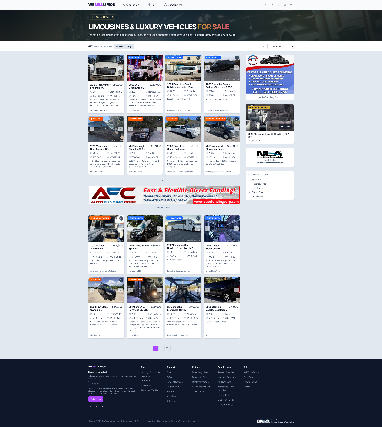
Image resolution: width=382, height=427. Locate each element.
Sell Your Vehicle (251, 372)
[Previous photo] (92, 67)
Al (206, 335)
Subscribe (96, 399)
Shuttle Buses (256, 192)
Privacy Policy (173, 386)
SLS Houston (95, 335)
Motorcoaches (257, 183)
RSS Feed (171, 401)
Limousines (255, 196)
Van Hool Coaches (227, 377)
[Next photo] (120, 67)
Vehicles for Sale (131, 4)
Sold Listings (198, 391)
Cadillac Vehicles (226, 399)
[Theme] (271, 4)
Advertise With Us (149, 390)
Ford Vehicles (224, 395)
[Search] (265, 4)
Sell (153, 4)
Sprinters (254, 179)
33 (167, 348)
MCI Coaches (224, 381)
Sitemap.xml (193, 421)
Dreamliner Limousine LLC (177, 335)
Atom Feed (172, 396)
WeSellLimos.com (112, 421)
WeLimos (101, 5)
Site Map (171, 391)
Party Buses (255, 187)
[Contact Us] (102, 406)
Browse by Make (200, 372)
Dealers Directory (200, 381)
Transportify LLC (135, 271)
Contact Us (172, 372)
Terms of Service (175, 381)
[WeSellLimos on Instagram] (96, 406)
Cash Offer (249, 377)
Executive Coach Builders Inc (178, 110)
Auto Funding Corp (269, 97)
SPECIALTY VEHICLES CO (100, 110)
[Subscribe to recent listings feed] (108, 406)
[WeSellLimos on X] (90, 406)
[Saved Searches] (284, 4)
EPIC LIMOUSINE (97, 171)
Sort (264, 46)
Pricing (247, 386)
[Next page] (173, 348)
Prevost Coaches (226, 372)
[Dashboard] (291, 4)
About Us (145, 380)
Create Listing (250, 381)
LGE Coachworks (135, 110)
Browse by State (200, 377)
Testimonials (147, 385)
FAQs (169, 377)
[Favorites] (278, 4)
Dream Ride (133, 335)
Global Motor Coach (213, 271)
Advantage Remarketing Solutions (180, 171)
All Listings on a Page (202, 386)
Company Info (175, 4)
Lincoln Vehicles (225, 404)
